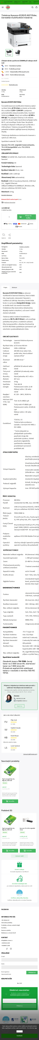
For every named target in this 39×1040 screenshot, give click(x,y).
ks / (19, 983)
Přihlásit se (19, 1006)
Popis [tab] (5, 287)
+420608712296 (5, 946)
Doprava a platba (6, 930)
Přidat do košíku (28, 217)
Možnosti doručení (9, 202)
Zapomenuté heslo (6, 974)
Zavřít (34, 241)
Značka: (5, 81)
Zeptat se (19, 706)
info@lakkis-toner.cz (21, 701)
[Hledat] (32, 7)
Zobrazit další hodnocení (30, 754)
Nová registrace (5, 972)
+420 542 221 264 (20, 698)
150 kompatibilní (11, 147)
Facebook (6, 948)
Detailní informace (6, 195)
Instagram (11, 948)
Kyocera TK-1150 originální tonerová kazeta (17, 145)
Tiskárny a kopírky (24, 247)
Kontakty (3, 928)
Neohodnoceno (13, 84)
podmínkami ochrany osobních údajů (19, 995)
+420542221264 (5, 943)
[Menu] (2, 7)
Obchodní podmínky (6, 923)
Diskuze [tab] (14, 287)
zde (36, 1028)
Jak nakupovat (5, 920)
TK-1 (3, 147)
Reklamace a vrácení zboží (8, 933)
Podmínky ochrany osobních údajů (10, 925)
